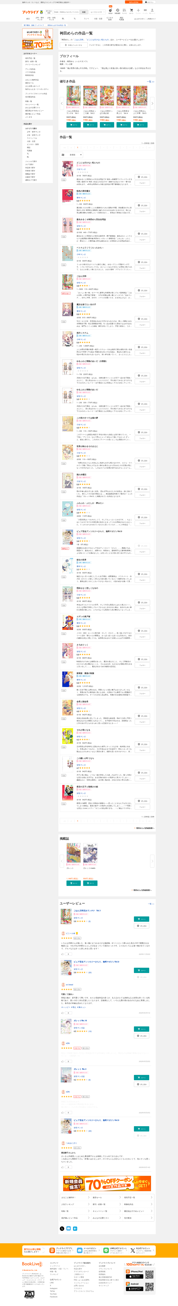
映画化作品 (29, 75)
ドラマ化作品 (30, 72)
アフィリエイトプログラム (84, 1291)
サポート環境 (79, 1277)
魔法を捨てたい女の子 (86, 304)
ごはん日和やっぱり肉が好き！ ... (106, 113)
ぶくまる (28, 117)
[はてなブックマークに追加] (75, 1230)
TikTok (52, 1291)
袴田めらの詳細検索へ (145, 828)
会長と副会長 (82, 701)
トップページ (55, 1266)
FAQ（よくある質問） (82, 1280)
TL (75, 18)
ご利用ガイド (151, 19)
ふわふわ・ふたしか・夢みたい (90, 502)
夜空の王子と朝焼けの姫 (87, 786)
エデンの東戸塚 (83, 616)
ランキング (54, 1274)
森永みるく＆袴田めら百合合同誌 (91, 219)
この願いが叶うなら (85, 758)
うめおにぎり (71, 1143)
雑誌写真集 (121, 18)
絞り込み (49, 12)
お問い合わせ (79, 1285)
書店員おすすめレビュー (34, 110)
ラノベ (86, 18)
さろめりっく (82, 644)
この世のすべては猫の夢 (87, 417)
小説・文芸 (98, 18)
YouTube (53, 1294)
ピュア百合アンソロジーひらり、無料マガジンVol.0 (99, 531)
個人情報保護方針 (105, 1277)
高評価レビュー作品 (32, 113)
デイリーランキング (32, 64)
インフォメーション (81, 1282)
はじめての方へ (139, 19)
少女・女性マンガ (51, 18)
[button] (73, 125)
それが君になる (83, 729)
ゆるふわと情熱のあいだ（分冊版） (92, 361)
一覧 (150, 81)
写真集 (29, 150)
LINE (52, 1282)
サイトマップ (104, 1285)
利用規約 (102, 1274)
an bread (69, 984)
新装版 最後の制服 (85, 673)
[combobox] (66, 12)
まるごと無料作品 (32, 79)
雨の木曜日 (81, 474)
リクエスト (78, 1288)
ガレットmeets (89, 868)
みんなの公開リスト (32, 107)
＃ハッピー (65, 1007)
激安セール (29, 83)
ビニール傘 (70, 933)
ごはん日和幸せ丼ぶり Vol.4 (123, 112)
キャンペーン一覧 (32, 104)
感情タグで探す (31, 180)
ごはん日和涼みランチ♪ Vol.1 (72, 112)
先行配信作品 (30, 96)
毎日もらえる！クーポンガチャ (37, 89)
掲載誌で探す (30, 174)
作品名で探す (30, 167)
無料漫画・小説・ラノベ (59, 1268)
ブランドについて (105, 1268)
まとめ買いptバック (32, 86)
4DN (68, 1043)
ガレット (70, 868)
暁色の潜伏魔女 (83, 190)
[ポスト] (62, 1228)
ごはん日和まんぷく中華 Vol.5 (139, 112)
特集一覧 (28, 101)
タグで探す (29, 164)
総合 (28, 18)
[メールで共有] (68, 1230)
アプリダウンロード (81, 1271)
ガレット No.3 (80, 1069)
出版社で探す (30, 177)
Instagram (53, 1288)
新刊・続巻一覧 (31, 61)
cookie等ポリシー (105, 1282)
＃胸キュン (81, 1007)
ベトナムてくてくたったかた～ (90, 247)
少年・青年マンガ (40, 18)
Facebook (53, 1296)
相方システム (82, 332)
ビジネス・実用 (33, 144)
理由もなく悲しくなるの (87, 588)
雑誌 (28, 147)
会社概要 (102, 1266)
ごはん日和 (78, 39)
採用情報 (102, 1271)
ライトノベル (32, 138)
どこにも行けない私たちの (98, 39)
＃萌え (73, 1007)
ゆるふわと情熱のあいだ (87, 389)
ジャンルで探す (31, 161)
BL (63, 18)
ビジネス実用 (110, 18)
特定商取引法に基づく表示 (109, 1280)
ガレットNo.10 (80, 1020)
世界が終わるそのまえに (87, 446)
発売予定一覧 (30, 58)
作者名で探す (30, 170)
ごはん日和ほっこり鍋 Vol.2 (89, 112)
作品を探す (78, 1268)
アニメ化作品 (30, 69)
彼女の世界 (81, 559)
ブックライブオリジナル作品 (36, 93)
